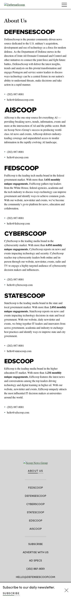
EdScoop (35, 520)
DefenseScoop (35, 495)
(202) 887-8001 (35, 568)
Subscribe (11, 593)
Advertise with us (35, 552)
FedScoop (35, 487)
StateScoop (35, 512)
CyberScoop (35, 504)
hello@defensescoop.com (35, 577)
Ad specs (35, 560)
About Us (35, 470)
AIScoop (35, 528)
